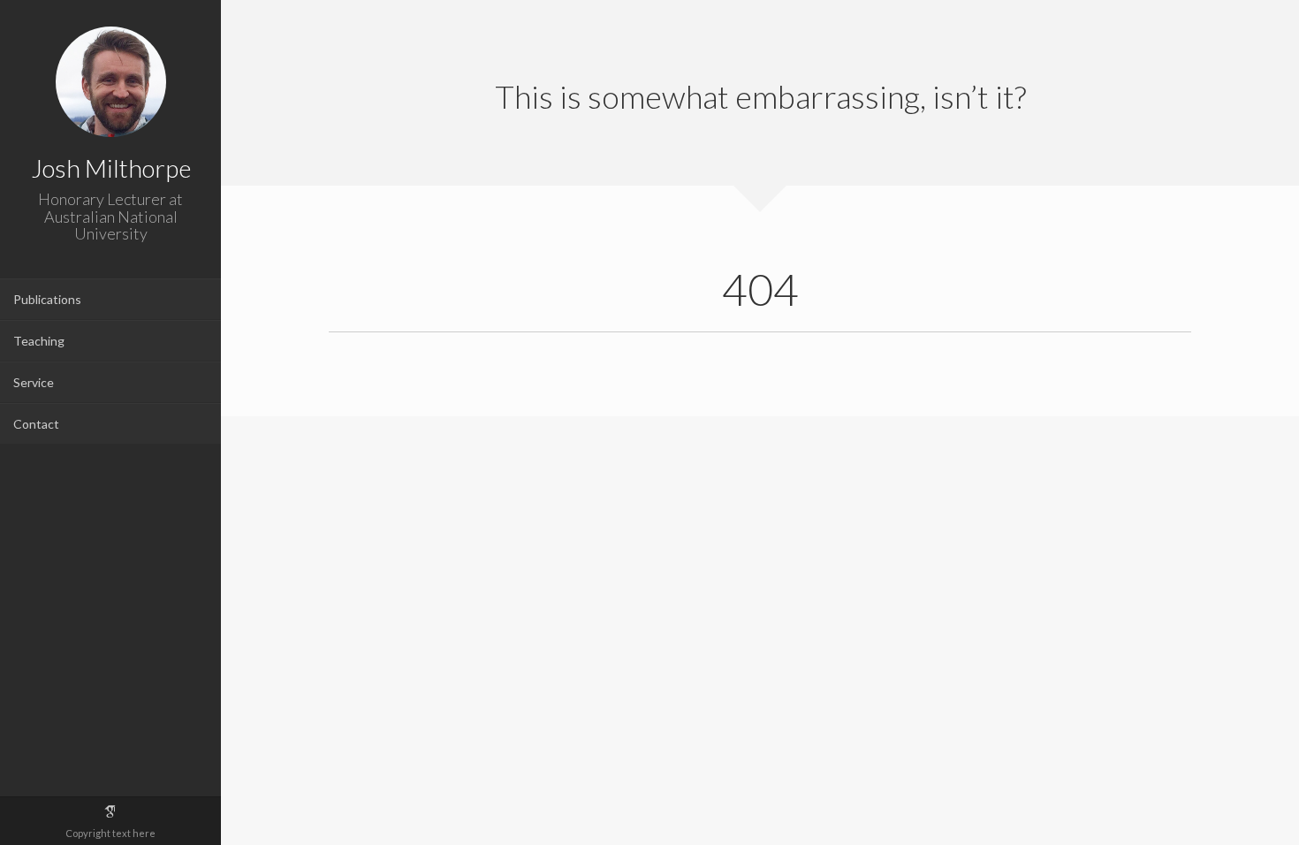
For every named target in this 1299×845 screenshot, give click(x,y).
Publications (47, 299)
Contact (36, 423)
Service (33, 382)
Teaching (39, 340)
